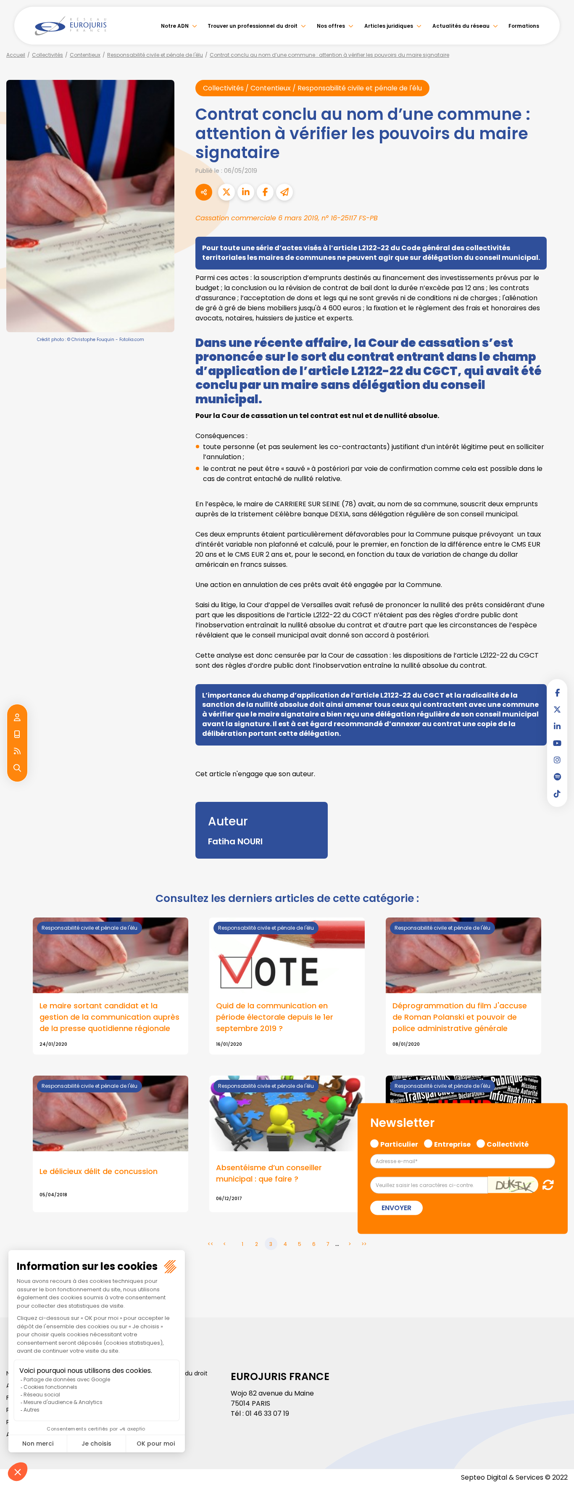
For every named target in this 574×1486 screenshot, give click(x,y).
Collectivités (47, 54)
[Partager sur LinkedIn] (245, 192)
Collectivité (508, 1143)
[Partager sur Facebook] (265, 192)
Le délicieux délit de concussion (98, 1171)
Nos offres (331, 25)
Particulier (399, 1143)
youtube (557, 743)
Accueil (15, 54)
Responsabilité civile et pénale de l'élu (155, 54)
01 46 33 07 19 (267, 1413)
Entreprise (452, 1143)
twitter (557, 709)
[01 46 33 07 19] (17, 734)
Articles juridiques (388, 25)
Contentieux (85, 54)
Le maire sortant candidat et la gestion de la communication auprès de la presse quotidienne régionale (109, 1017)
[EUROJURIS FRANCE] (70, 25)
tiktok (557, 793)
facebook (557, 692)
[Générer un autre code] (545, 1185)
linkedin (557, 726)
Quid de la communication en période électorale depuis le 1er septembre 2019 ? (274, 1017)
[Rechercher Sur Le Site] (17, 768)
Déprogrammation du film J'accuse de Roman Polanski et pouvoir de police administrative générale (459, 1017)
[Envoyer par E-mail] (284, 192)
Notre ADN (175, 25)
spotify (557, 776)
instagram (557, 760)
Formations (523, 25)
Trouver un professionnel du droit (253, 25)
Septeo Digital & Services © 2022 (514, 1477)
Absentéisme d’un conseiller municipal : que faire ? (269, 1173)
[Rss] (17, 751)
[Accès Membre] (17, 717)
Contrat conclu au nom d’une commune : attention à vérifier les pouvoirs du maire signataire (329, 54)
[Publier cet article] (226, 192)
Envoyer (396, 1208)
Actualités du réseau (461, 25)
